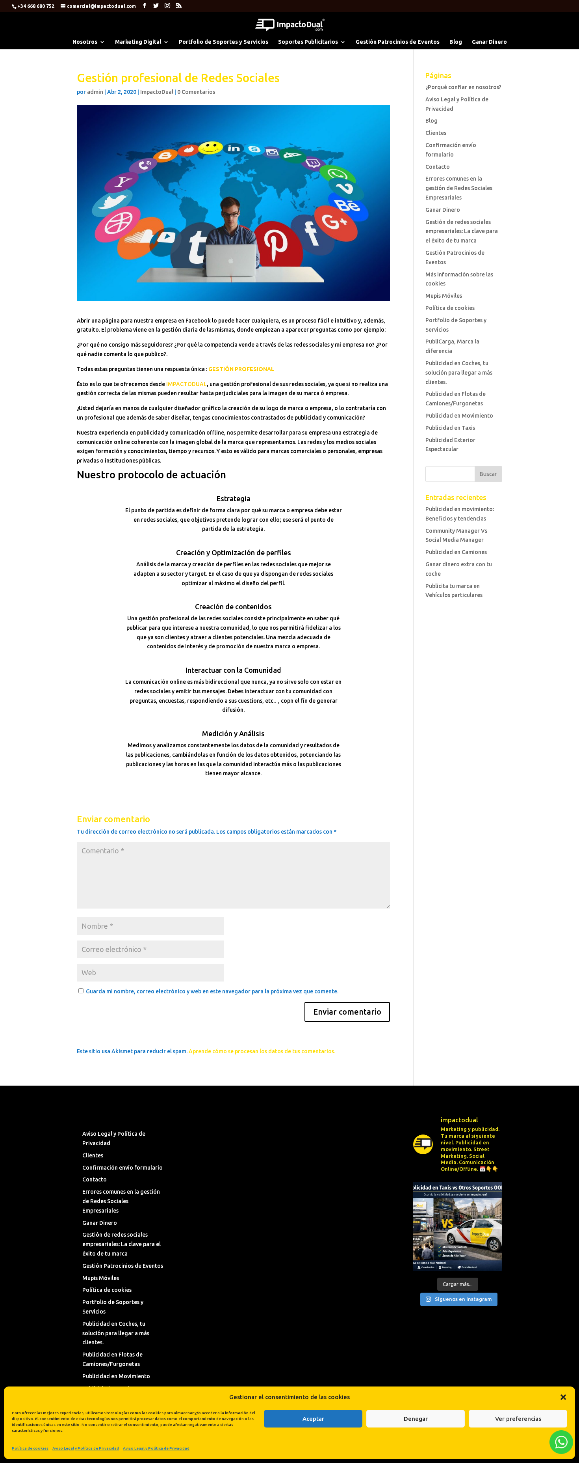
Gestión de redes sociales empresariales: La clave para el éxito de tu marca (461, 231)
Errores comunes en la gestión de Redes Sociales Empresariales (458, 188)
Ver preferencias (518, 1418)
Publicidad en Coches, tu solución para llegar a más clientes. (458, 372)
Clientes (435, 133)
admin (95, 92)
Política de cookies (30, 1448)
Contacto (437, 167)
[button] (563, 1397)
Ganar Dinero (489, 42)
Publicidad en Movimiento (459, 415)
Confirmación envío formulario (122, 1167)
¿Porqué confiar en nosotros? (463, 87)
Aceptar (313, 1418)
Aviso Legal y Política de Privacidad (85, 1448)
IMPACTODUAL (186, 384)
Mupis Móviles (443, 296)
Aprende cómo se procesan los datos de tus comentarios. (262, 1051)
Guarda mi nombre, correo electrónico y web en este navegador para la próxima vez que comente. (212, 991)
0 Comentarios (196, 92)
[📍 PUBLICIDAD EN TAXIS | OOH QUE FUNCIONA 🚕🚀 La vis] (457, 1226)
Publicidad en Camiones (456, 552)
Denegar (416, 1418)
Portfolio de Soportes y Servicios (223, 42)
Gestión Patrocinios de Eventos (398, 42)
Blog (455, 42)
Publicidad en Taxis (450, 428)
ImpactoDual (156, 92)
